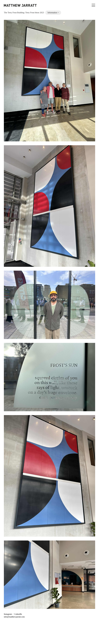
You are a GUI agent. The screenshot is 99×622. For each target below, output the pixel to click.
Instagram (8, 614)
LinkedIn (18, 614)
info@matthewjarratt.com (14, 617)
